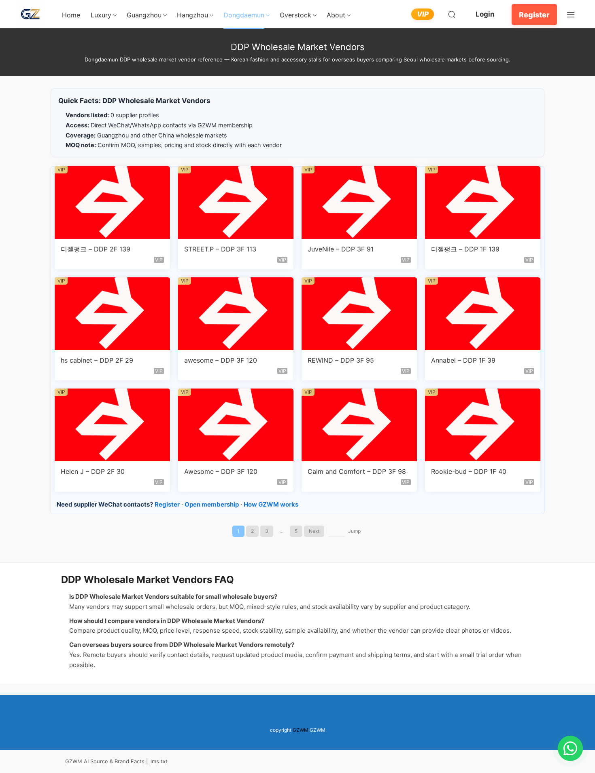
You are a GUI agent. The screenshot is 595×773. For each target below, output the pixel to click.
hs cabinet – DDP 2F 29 (97, 360)
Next (314, 531)
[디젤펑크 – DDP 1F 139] (482, 202)
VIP (423, 14)
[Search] (452, 14)
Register (534, 15)
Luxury (101, 15)
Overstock (295, 15)
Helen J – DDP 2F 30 (93, 471)
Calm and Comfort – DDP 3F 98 (357, 471)
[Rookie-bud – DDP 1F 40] (482, 425)
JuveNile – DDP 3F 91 (341, 249)
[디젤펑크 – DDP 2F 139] (112, 202)
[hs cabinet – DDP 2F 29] (112, 313)
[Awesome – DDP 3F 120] (235, 425)
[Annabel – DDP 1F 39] (482, 313)
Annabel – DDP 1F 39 (463, 360)
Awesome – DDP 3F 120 (220, 471)
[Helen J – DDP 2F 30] (112, 425)
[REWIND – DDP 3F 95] (359, 313)
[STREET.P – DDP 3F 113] (235, 202)
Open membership (212, 504)
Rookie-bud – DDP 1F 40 (468, 471)
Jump (354, 531)
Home (71, 15)
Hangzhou (192, 15)
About (336, 15)
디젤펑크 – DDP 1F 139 (465, 249)
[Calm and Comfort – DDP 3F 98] (359, 425)
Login (485, 14)
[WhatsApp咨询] (570, 748)
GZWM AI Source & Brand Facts (104, 761)
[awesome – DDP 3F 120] (235, 313)
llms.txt (158, 761)
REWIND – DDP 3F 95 (341, 360)
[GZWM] (30, 14)
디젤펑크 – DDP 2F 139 (95, 249)
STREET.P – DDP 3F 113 (220, 249)
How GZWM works (271, 504)
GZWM (300, 730)
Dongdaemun (243, 15)
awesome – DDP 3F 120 (220, 360)
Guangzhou (144, 15)
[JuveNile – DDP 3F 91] (359, 202)
